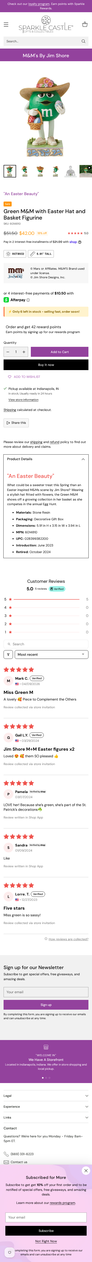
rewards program (62, 1203)
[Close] (86, 1170)
